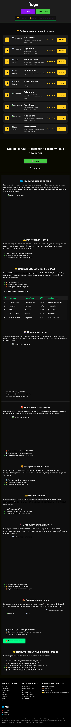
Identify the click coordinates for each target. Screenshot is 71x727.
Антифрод (25, 698)
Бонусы (4, 698)
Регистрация (43, 11)
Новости (4, 686)
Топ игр (4, 692)
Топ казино (5, 688)
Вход (28, 11)
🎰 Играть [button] (35, 161)
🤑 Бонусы (32, 18)
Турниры (4, 696)
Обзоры (4, 694)
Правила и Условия (28, 688)
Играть (61, 40)
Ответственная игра (28, 696)
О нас (24, 690)
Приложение (6, 690)
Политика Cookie (27, 694)
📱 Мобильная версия (46, 18)
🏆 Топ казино (21, 18)
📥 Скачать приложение (14, 641)
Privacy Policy (26, 692)
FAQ (3, 700)
